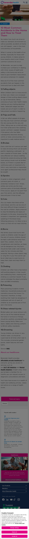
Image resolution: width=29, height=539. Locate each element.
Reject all (14, 532)
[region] (14, 524)
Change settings (14, 527)
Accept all (14, 536)
